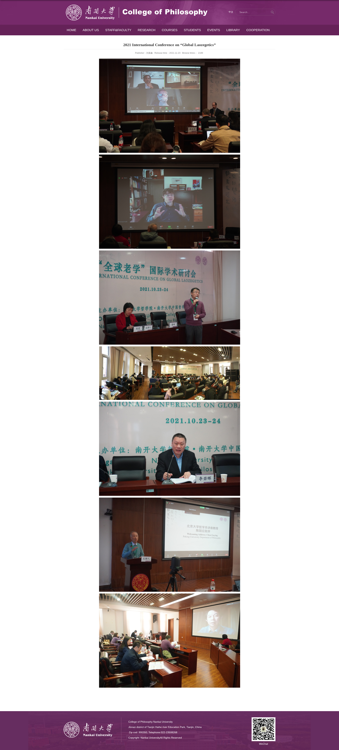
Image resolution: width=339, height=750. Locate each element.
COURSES (169, 30)
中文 (231, 12)
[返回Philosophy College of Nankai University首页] (137, 4)
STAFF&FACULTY (118, 30)
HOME (71, 30)
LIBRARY (233, 30)
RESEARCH (146, 30)
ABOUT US (91, 30)
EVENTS (213, 30)
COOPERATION (258, 30)
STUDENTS (192, 30)
